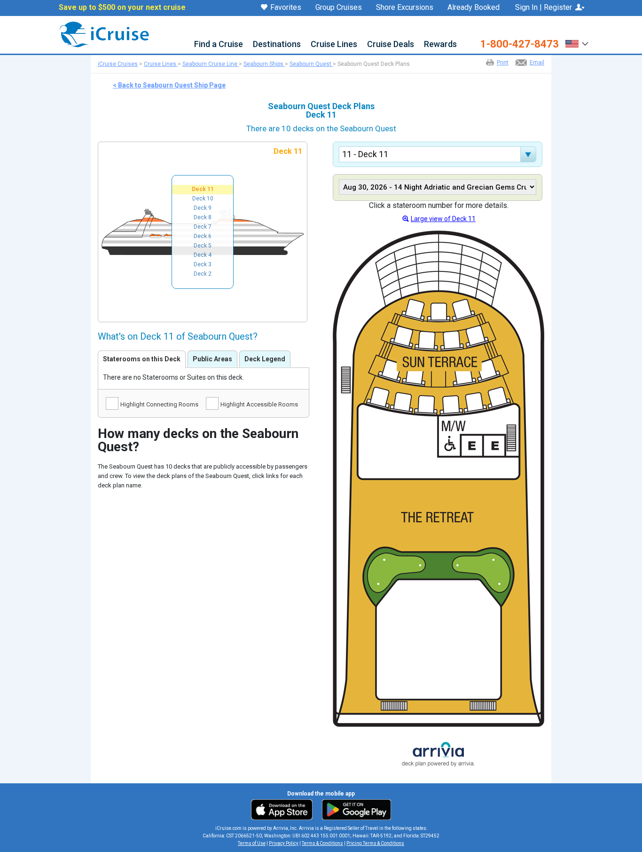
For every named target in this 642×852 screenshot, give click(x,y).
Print (503, 62)
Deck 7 (202, 226)
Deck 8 (202, 217)
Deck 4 (202, 255)
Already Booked (473, 7)
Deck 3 (202, 264)
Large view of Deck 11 (443, 219)
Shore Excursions (404, 7)
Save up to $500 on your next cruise (122, 7)
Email (537, 62)
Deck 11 (203, 189)
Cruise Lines (334, 44)
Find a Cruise (218, 44)
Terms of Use (252, 843)
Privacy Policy (283, 843)
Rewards (440, 44)
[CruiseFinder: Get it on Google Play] (354, 809)
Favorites (285, 8)
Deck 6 (202, 236)
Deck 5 (202, 245)
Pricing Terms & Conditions (375, 843)
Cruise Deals (390, 44)
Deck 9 (202, 208)
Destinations (277, 44)
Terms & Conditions (322, 843)
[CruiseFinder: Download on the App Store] (284, 809)
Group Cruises (338, 7)
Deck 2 (202, 274)
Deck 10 (202, 198)
